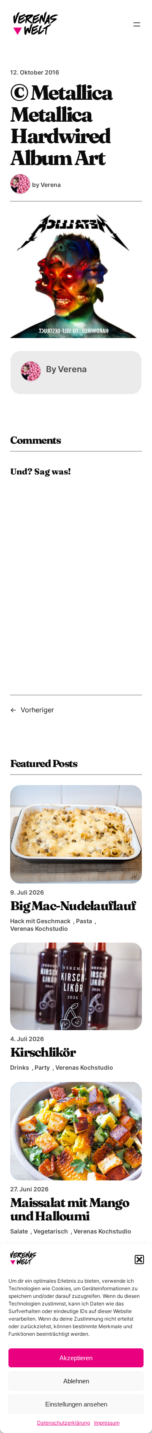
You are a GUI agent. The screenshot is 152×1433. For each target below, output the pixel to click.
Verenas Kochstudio (39, 928)
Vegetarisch (50, 1231)
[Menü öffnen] (137, 24)
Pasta (84, 920)
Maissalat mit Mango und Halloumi (69, 1209)
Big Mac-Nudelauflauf (73, 905)
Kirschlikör (42, 1052)
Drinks (19, 1067)
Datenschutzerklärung (63, 1423)
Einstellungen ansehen (76, 1404)
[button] (139, 1259)
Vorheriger (37, 710)
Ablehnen (76, 1381)
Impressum (106, 1423)
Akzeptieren (76, 1357)
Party (42, 1067)
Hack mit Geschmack (40, 920)
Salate (19, 1231)
